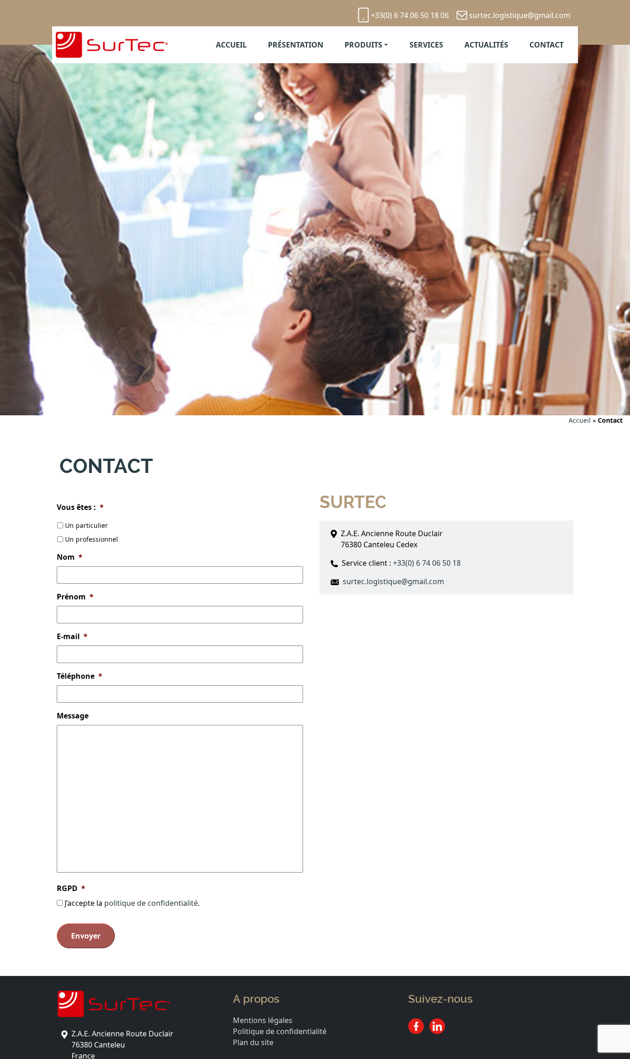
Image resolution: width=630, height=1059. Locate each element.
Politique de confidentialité (280, 1031)
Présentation (295, 45)
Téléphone (79, 676)
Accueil (231, 45)
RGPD (71, 888)
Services (426, 45)
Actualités (486, 45)
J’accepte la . (132, 903)
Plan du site (253, 1042)
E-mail (72, 636)
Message (73, 716)
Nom (70, 557)
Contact (546, 45)
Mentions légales (262, 1020)
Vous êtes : (80, 507)
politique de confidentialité (151, 903)
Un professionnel (91, 539)
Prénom (75, 597)
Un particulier (86, 525)
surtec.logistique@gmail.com (520, 15)
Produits (363, 45)
